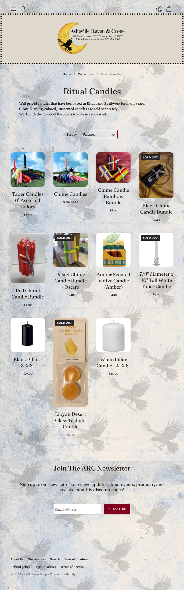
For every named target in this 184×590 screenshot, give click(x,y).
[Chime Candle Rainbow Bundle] (113, 167)
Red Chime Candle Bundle (28, 293)
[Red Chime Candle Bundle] (28, 258)
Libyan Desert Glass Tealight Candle (70, 420)
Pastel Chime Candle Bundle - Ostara (70, 280)
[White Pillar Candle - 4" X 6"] (113, 335)
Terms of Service (72, 567)
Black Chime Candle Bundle (156, 209)
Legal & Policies (45, 567)
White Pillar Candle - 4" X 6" (113, 362)
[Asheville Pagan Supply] (92, 38)
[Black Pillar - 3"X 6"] (28, 335)
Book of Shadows (76, 559)
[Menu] (14, 9)
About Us (17, 559)
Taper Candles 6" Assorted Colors (28, 200)
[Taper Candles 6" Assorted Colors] (28, 169)
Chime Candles (70, 194)
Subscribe (117, 509)
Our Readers (37, 559)
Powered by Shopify (62, 574)
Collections (86, 74)
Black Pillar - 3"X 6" (27, 362)
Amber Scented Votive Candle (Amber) (113, 280)
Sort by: (72, 134)
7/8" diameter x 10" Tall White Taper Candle (156, 280)
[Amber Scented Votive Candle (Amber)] (113, 250)
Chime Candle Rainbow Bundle (113, 196)
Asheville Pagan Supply (34, 574)
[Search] (23, 8)
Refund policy (20, 567)
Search (55, 559)
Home (67, 74)
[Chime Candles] (70, 169)
